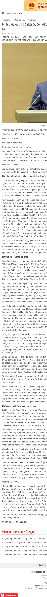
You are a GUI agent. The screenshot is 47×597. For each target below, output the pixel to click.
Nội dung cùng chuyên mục (18, 532)
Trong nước (31, 20)
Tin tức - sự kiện (19, 20)
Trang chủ (6, 20)
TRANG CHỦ (42, 565)
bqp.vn (41, 588)
